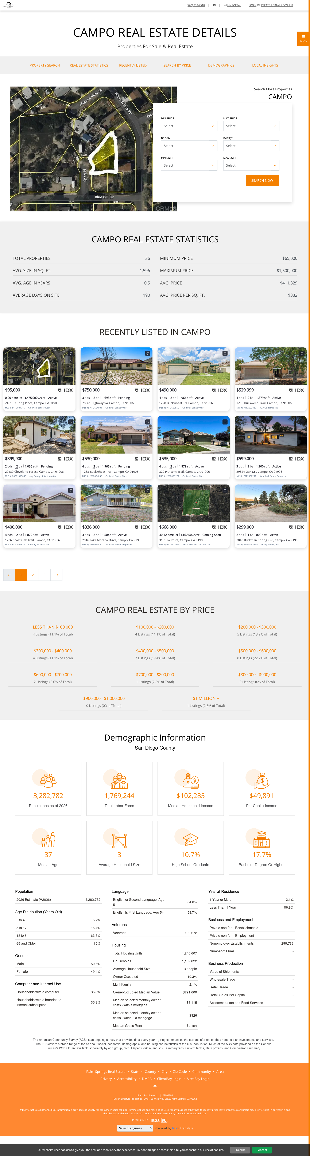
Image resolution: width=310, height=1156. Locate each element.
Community (201, 1071)
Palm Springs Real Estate (105, 1071)
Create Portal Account (277, 5)
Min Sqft (167, 157)
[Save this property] (71, 353)
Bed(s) (165, 138)
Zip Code (180, 1071)
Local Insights (265, 65)
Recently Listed (133, 65)
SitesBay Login (198, 1078)
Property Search (45, 65)
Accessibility (126, 1078)
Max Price (230, 118)
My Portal (234, 5)
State (135, 1071)
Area (220, 1071)
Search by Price (177, 65)
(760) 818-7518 (196, 5)
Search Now (262, 180)
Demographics (221, 65)
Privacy (106, 1078)
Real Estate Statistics (89, 65)
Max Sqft (229, 157)
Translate (186, 1128)
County (150, 1071)
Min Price (167, 118)
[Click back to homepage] (7, 4)
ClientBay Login (169, 1078)
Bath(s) (228, 138)
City (164, 1071)
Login (252, 5)
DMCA (147, 1078)
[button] (303, 39)
